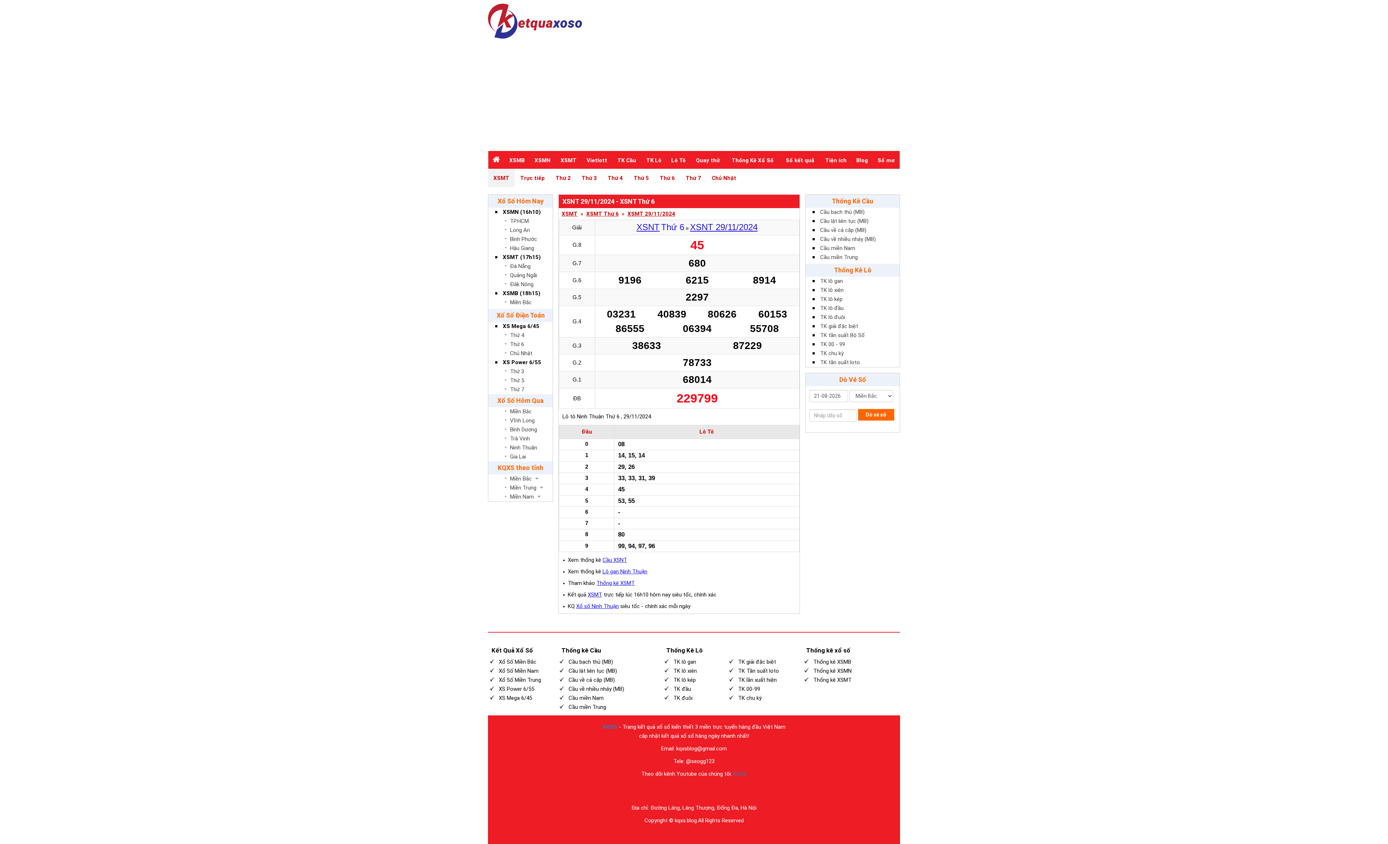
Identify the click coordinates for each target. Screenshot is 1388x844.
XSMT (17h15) (522, 257)
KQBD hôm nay (685, 789)
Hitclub (697, 831)
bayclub (632, 831)
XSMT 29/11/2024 (651, 214)
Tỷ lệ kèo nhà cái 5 (677, 784)
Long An (520, 230)
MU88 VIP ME (775, 784)
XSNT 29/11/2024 (724, 227)
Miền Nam (522, 497)
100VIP (655, 784)
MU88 (705, 789)
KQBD (641, 784)
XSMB (517, 160)
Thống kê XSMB (832, 662)
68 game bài (671, 831)
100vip (607, 789)
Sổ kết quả (800, 160)
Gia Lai (518, 456)
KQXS (610, 727)
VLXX (698, 784)
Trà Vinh (520, 438)
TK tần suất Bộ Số (842, 335)
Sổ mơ (886, 160)
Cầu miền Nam (837, 248)
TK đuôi (683, 698)
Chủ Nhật (724, 178)
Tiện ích (836, 160)
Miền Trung (523, 488)
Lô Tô (678, 160)
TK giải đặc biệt (839, 326)
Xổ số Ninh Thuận (597, 606)
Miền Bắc (521, 302)
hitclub (645, 831)
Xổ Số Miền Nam (519, 671)
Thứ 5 (641, 178)
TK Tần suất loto (758, 671)
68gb (656, 831)
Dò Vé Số (852, 379)
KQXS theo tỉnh (520, 467)
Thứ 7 (693, 178)
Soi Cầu (734, 831)
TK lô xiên (832, 290)
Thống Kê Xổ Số (753, 160)
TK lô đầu (832, 308)
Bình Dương (523, 429)
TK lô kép (831, 299)
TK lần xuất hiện (757, 680)
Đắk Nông (522, 284)
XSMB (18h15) (521, 293)
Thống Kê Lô (852, 270)
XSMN (543, 160)
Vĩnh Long (522, 420)
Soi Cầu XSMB (751, 831)
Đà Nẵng (520, 266)
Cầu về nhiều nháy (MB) (848, 239)
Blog (862, 160)
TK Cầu (626, 160)
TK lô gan (831, 281)
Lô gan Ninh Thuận (625, 571)
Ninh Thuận (523, 447)
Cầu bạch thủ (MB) (842, 212)
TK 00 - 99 (832, 344)
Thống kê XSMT (615, 583)
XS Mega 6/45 (521, 326)
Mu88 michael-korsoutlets (649, 789)
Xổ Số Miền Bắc (517, 662)
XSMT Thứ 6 (602, 214)
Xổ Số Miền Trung (520, 680)
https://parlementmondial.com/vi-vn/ (744, 789)
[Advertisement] (694, 92)
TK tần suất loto (840, 362)
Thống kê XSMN (832, 671)
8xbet (686, 831)
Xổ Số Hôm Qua (520, 400)
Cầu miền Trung (839, 257)
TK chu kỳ (832, 353)
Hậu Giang (522, 248)
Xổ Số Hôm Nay (521, 201)
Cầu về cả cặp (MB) (843, 230)
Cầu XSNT (615, 560)
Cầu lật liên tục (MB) (844, 221)
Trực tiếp (532, 178)
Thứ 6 (667, 178)
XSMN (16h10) (522, 212)
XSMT (569, 160)
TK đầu (682, 689)
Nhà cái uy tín (623, 784)
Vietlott (597, 160)
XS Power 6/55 (522, 362)
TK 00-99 (749, 689)
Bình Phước (523, 239)
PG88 (722, 831)
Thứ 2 (563, 178)
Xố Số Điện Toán (521, 315)
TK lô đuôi (832, 317)
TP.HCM (519, 221)
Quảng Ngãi (523, 275)
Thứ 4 (615, 178)
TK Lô (653, 160)
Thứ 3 (589, 178)
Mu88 (620, 789)
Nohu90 (755, 784)
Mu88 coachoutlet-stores (726, 784)
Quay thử (708, 160)
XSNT (648, 227)
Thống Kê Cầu (852, 201)
